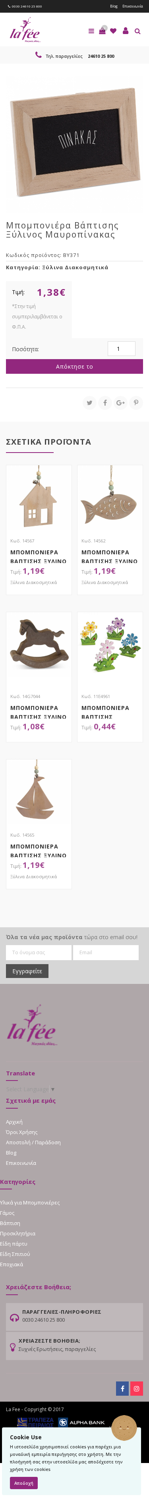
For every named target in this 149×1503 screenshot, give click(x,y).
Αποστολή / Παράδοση (33, 1142)
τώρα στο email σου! (71, 937)
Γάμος (7, 1212)
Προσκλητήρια (17, 1233)
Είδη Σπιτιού (15, 1254)
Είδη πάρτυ (13, 1243)
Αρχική (14, 1121)
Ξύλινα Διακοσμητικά (75, 267)
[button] (102, 31)
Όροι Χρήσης (21, 1132)
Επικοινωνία (132, 6)
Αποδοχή (23, 1483)
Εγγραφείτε (27, 971)
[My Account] (125, 31)
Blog (114, 6)
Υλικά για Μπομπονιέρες (30, 1202)
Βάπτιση (10, 1223)
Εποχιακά (11, 1264)
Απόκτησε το (74, 366)
